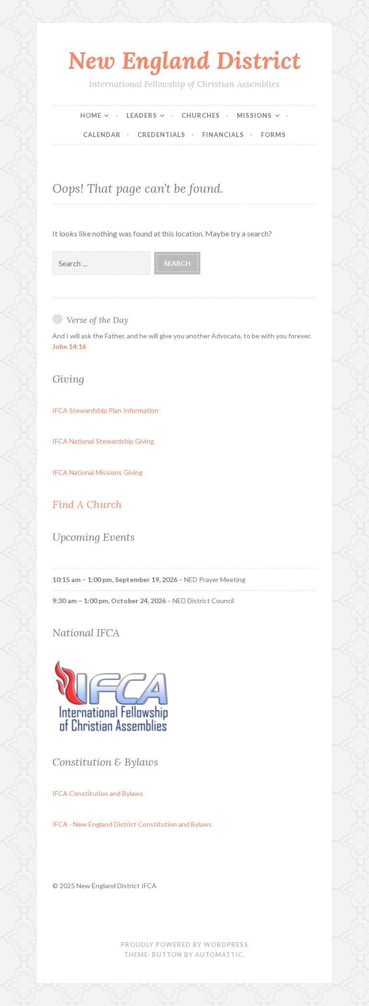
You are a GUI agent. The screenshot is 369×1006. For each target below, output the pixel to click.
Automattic (219, 954)
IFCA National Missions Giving (97, 472)
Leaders (141, 115)
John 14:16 (69, 346)
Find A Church (87, 504)
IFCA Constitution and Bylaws (97, 793)
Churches (201, 115)
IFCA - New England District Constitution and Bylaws (132, 824)
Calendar (102, 134)
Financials (223, 134)
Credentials (161, 134)
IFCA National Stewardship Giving (103, 441)
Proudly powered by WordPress (184, 944)
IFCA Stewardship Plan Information (105, 410)
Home (90, 115)
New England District (184, 60)
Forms (273, 134)
